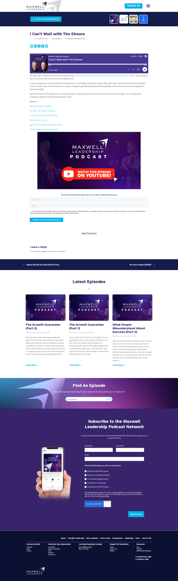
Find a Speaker (92, 538)
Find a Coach (105, 538)
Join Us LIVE (146, 538)
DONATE (112, 551)
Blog (28, 549)
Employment (117, 538)
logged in (45, 251)
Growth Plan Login (143, 557)
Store (137, 538)
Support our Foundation (119, 544)
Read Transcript (89, 233)
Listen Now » (31, 365)
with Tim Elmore (44, 115)
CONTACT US (113, 549)
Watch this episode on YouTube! (40, 106)
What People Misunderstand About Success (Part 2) (128, 328)
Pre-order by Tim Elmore (42, 111)
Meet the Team (84, 549)
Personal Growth (33, 544)
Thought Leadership (76, 538)
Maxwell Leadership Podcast (76, 38)
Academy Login (142, 559)
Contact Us (133, 5)
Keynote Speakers (54, 549)
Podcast (29, 547)
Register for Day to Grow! (38, 120)
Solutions (51, 547)
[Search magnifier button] (110, 399)
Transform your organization (59, 544)
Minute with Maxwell (144, 551)
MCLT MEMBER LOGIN (85, 547)
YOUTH (112, 547)
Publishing (129, 538)
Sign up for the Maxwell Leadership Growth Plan (46, 124)
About (63, 538)
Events (29, 551)
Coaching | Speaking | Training (90, 544)
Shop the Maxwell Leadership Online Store (44, 129)
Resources (141, 544)
